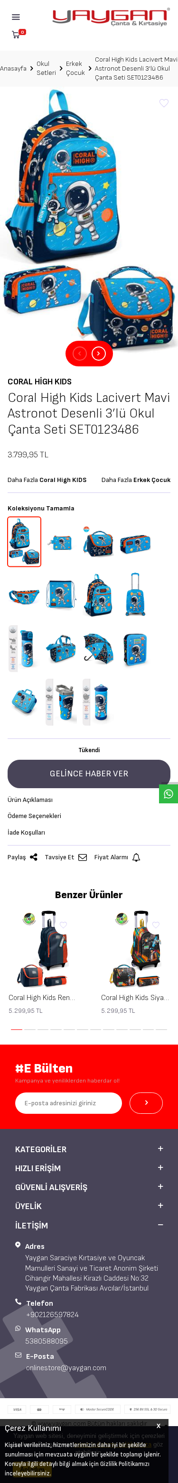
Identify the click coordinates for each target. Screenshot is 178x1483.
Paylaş (17, 857)
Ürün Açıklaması (30, 800)
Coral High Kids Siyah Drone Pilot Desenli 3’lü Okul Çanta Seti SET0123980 (135, 997)
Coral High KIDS (40, 382)
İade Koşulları (26, 832)
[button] (80, 353)
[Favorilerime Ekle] (64, 926)
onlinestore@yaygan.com (66, 1368)
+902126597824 (52, 1314)
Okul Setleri (46, 68)
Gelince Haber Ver (89, 774)
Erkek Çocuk (75, 68)
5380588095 (46, 1341)
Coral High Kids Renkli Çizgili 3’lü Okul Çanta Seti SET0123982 (43, 997)
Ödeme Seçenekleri (34, 816)
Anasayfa (13, 68)
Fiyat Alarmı (111, 857)
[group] (89, 220)
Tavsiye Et (60, 857)
